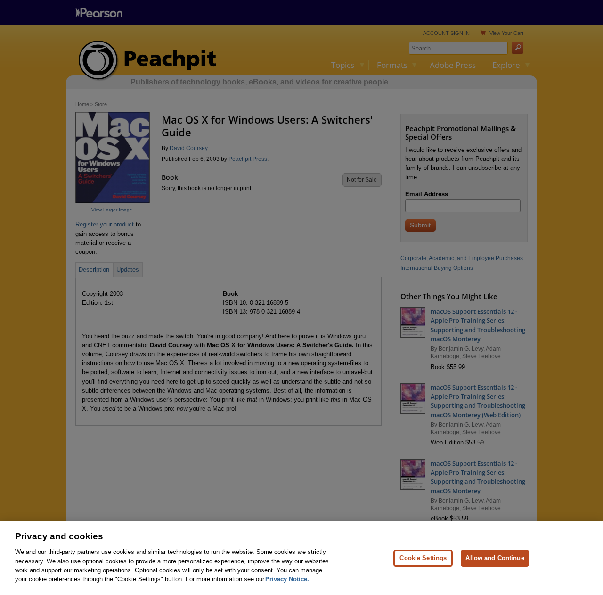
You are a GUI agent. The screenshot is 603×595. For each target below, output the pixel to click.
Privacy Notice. (287, 579)
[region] (301, 558)
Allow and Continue (494, 557)
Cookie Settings (423, 557)
